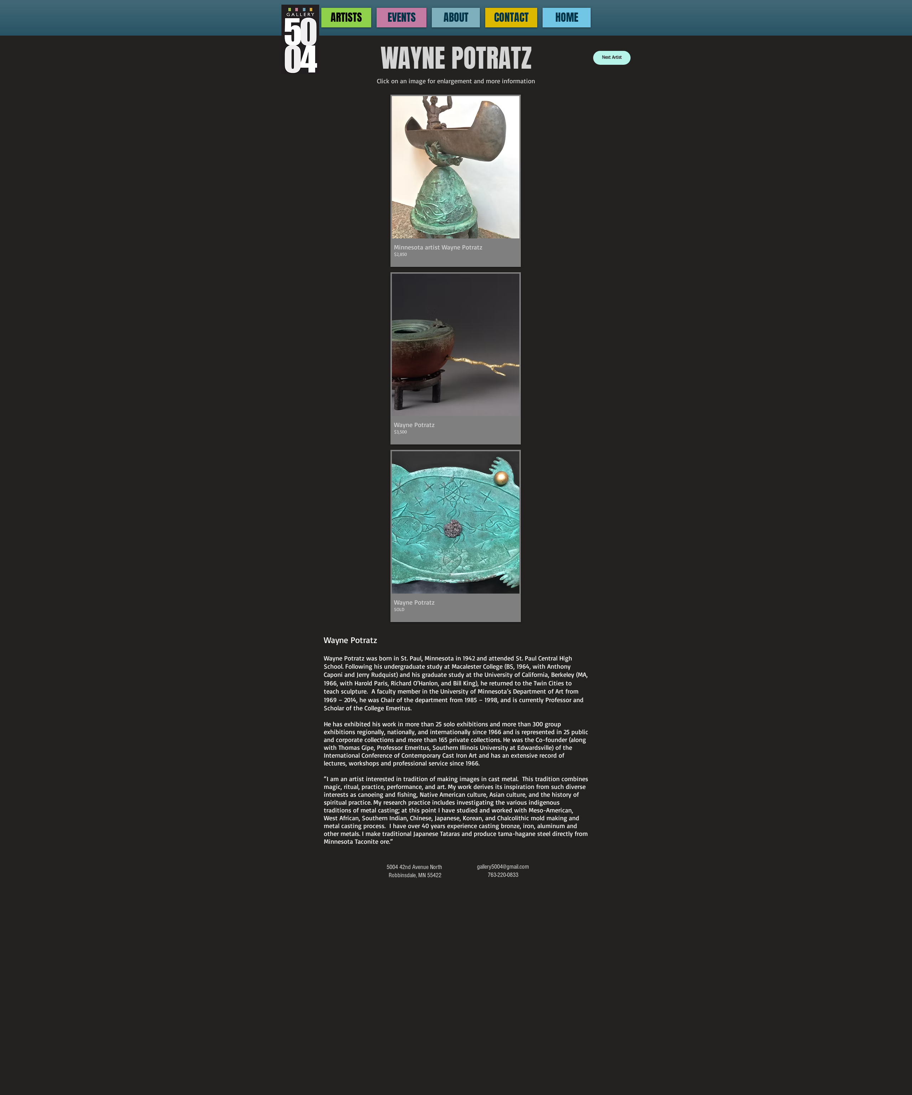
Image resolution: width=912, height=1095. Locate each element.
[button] (455, 181)
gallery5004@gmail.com (503, 866)
